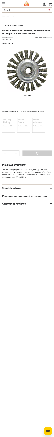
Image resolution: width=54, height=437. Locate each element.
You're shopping (8, 16)
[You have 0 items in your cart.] (50, 4)
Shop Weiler (8, 43)
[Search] (49, 10)
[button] (44, 4)
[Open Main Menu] (3, 3)
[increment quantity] (16, 153)
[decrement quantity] (5, 153)
